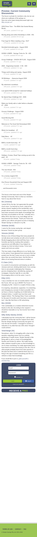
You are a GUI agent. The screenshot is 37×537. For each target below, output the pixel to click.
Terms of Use (7, 529)
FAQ (25, 529)
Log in (29, 381)
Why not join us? (7, 22)
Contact (18, 529)
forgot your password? (18, 384)
